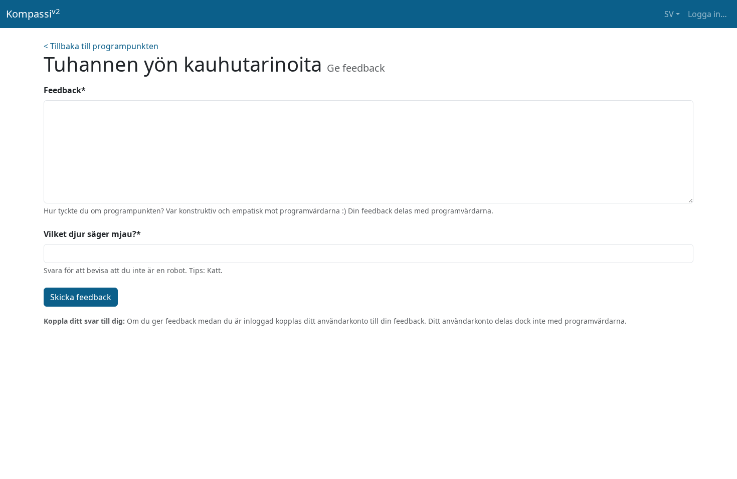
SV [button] (669, 14)
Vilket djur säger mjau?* (92, 234)
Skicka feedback (80, 297)
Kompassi (33, 13)
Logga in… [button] (707, 14)
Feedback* (65, 90)
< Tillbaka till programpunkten (101, 46)
